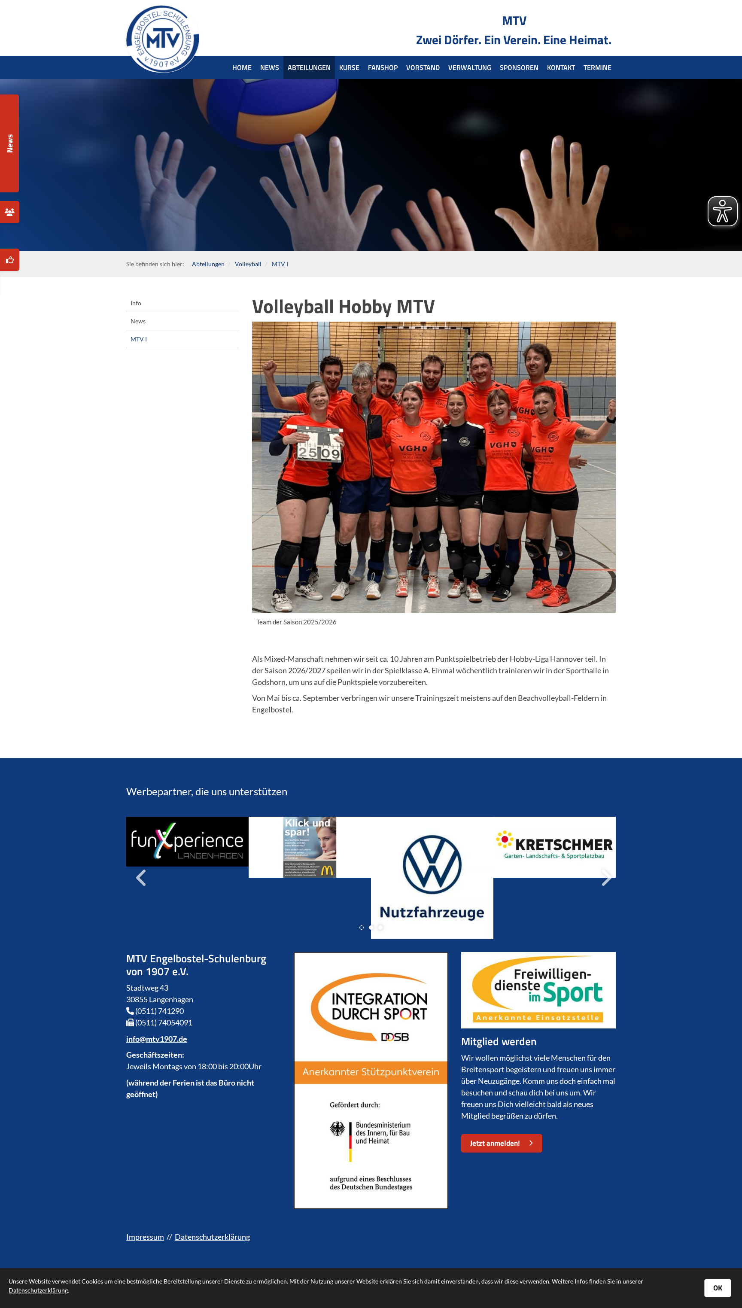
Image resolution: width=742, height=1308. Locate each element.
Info (136, 303)
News (269, 67)
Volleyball (248, 264)
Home (242, 67)
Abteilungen (309, 67)
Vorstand (423, 67)
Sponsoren (519, 67)
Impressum (145, 1236)
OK (717, 1287)
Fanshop (383, 67)
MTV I (280, 264)
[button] (361, 927)
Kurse (349, 67)
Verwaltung (469, 67)
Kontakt (561, 67)
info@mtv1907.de (156, 1038)
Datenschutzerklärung (212, 1236)
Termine (597, 67)
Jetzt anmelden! (495, 1143)
